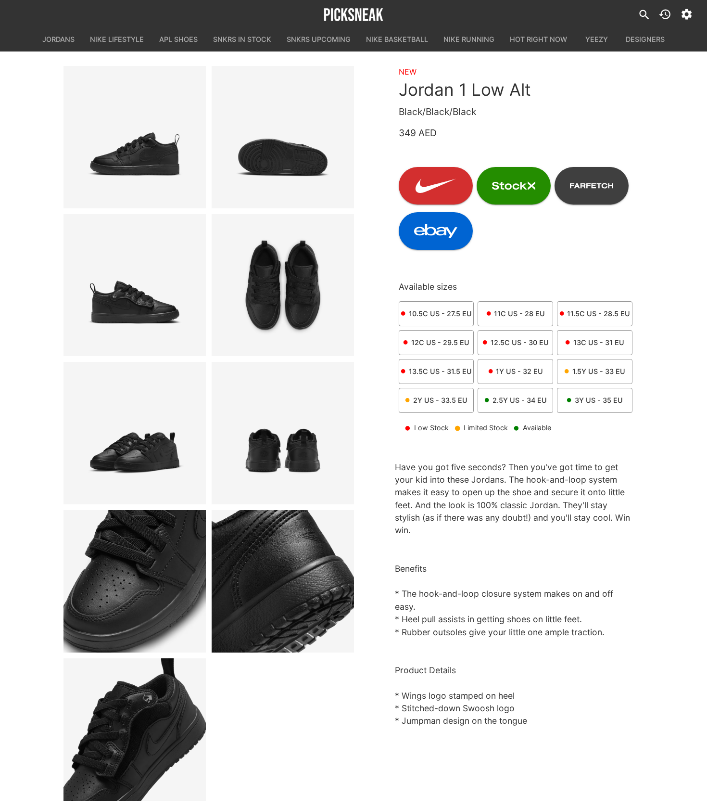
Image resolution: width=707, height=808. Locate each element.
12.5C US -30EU (520, 342)
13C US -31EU (598, 342)
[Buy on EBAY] (436, 231)
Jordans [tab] (58, 39)
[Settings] (686, 14)
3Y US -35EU (599, 400)
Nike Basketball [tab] (397, 39)
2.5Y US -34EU (519, 400)
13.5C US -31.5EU (440, 371)
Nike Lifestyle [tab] (117, 39)
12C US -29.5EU (440, 342)
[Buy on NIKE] (436, 186)
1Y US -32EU (519, 371)
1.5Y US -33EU (598, 371)
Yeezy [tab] (596, 39)
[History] (665, 14)
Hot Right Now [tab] (538, 39)
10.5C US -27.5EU (440, 313)
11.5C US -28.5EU (598, 313)
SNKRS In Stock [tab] (242, 39)
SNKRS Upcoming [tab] (319, 39)
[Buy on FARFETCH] (592, 186)
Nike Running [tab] (468, 39)
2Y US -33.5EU (440, 400)
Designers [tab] (645, 39)
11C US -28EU (519, 313)
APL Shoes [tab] (178, 39)
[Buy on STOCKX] (514, 186)
